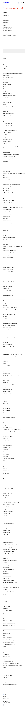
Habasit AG (5, 305)
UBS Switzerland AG (7, 620)
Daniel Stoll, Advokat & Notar (9, 205)
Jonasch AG (5, 361)
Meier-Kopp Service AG (8, 440)
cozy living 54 (6, 188)
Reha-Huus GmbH (6, 525)
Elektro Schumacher (7, 242)
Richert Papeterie (6, 532)
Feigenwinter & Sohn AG (8, 269)
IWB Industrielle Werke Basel (9, 346)
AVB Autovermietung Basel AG (9, 113)
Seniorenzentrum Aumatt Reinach (10, 560)
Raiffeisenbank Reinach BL (8, 523)
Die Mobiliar (5, 218)
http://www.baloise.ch (7, 30)
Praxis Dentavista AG (7, 500)
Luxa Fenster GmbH (7, 415)
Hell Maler (5, 316)
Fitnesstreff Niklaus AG (8, 271)
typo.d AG (5, 613)
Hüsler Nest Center (7, 327)
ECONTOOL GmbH (7, 230)
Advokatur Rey (6, 75)
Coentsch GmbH (6, 179)
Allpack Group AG (7, 84)
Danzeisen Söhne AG (7, 209)
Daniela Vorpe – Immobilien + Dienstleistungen (13, 207)
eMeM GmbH (5, 244)
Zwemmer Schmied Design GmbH (10, 684)
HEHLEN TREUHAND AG (9, 314)
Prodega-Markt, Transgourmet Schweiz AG (12, 509)
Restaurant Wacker (6, 530)
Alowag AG (5, 91)
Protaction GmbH (6, 513)
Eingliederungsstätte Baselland (9, 237)
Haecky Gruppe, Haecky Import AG (10, 307)
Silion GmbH (5, 562)
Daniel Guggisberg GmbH (8, 200)
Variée (4, 635)
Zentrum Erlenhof (6, 679)
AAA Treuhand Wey (7, 71)
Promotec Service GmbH (8, 511)
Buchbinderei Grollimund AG (9, 156)
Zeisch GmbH (6, 677)
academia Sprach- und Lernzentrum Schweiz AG (13, 73)
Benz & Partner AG (7, 134)
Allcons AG (5, 79)
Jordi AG (4, 363)
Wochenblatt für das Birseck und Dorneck (11, 663)
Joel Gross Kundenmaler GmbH (9, 359)
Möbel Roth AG (6, 454)
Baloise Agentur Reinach (8, 128)
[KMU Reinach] (7, 3)
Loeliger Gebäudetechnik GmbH (9, 406)
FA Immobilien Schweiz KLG (9, 265)
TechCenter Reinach (7, 606)
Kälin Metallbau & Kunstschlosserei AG (11, 375)
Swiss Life (5, 589)
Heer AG (4, 312)
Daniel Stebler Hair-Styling (8, 202)
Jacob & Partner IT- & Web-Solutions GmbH (12, 354)
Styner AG (5, 585)
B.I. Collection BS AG (7, 123)
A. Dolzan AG (6, 66)
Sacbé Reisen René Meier (8, 542)
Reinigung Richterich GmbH (9, 528)
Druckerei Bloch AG (7, 220)
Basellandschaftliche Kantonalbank (10, 130)
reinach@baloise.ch (7, 28)
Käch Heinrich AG (6, 373)
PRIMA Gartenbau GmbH (8, 504)
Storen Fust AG (6, 578)
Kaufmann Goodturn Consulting (9, 378)
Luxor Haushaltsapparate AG (9, 417)
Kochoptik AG (6, 382)
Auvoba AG (5, 111)
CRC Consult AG (6, 190)
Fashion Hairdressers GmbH (8, 267)
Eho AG (4, 235)
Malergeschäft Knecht (7, 427)
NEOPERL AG (6, 471)
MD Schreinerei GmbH (7, 436)
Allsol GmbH (5, 88)
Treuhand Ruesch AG (7, 610)
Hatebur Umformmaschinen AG (9, 309)
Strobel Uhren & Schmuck (8, 580)
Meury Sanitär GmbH (7, 445)
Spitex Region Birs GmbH (8, 569)
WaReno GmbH (6, 654)
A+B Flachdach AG (7, 68)
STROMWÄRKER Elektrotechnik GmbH (11, 582)
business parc (5, 161)
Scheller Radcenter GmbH (8, 551)
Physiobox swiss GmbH (8, 488)
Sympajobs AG (6, 594)
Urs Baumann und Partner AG (9, 625)
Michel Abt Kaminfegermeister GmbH (11, 393)
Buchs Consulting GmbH (8, 159)
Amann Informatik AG (7, 93)
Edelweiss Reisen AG (7, 233)
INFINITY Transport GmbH (9, 340)
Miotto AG (5, 451)
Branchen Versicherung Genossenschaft (11, 154)
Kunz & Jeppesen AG (7, 389)
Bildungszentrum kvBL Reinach (9, 137)
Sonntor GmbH (6, 567)
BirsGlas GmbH (6, 143)
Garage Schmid (6, 288)
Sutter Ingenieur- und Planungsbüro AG (11, 587)
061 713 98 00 (7, 702)
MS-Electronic (6, 460)
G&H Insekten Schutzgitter (8, 284)
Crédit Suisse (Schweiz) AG (8, 192)
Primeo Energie (6, 506)
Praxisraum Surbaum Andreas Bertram (11, 502)
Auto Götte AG (6, 109)
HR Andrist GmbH (7, 321)
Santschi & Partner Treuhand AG (10, 549)
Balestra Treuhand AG (7, 125)
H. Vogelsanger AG (7, 303)
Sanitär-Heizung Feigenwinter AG (10, 547)
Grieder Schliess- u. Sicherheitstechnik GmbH (12, 293)
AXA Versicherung (7, 115)
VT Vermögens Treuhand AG (9, 644)
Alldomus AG (5, 82)
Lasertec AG (5, 401)
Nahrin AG (5, 468)
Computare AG (6, 182)
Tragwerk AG (5, 608)
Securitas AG (5, 558)
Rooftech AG (5, 534)
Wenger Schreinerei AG (8, 661)
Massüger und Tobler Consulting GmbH (11, 431)
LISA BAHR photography (8, 403)
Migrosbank (5, 449)
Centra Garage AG (6, 171)
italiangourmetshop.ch (7, 344)
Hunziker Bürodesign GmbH (9, 325)
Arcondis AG (5, 97)
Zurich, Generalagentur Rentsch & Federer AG (12, 682)
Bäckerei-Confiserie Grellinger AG (10, 281)
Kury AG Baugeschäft (7, 391)
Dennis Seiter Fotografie (8, 214)
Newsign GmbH (6, 473)
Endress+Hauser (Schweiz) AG (9, 250)
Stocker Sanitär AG (7, 576)
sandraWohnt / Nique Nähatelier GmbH (11, 544)
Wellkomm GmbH (6, 656)
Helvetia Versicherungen (8, 318)
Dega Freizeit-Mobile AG (8, 211)
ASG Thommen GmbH (7, 102)
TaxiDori (4, 604)
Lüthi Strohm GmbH (7, 412)
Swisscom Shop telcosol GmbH (9, 591)
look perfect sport (6, 410)
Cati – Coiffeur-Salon (7, 169)
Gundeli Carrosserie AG (8, 295)
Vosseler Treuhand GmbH (8, 642)
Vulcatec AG (5, 646)
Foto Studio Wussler (7, 274)
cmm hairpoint (6, 177)
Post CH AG (5, 497)
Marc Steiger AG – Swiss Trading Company (12, 429)
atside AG (5, 104)
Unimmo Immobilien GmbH (9, 623)
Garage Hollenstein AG (7, 286)
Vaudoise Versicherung (7, 637)
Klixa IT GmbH (6, 380)
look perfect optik (6, 408)
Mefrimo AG (5, 438)
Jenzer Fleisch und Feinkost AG (9, 356)
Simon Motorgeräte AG (8, 565)
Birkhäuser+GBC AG (7, 139)
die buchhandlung (6, 216)
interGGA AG (5, 342)
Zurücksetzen (6, 51)
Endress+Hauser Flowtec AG (9, 252)
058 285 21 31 (9, 27)
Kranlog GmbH (6, 387)
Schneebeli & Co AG (7, 556)
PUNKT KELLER (7, 515)
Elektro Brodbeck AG (7, 239)
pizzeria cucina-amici (7, 493)
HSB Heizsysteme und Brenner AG (10, 323)
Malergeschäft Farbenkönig (8, 425)
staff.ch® (5, 571)
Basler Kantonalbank (7, 132)
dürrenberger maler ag (7, 223)
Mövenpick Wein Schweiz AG (9, 458)
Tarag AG (5, 601)
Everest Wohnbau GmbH (8, 257)
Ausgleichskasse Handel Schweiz (9, 106)
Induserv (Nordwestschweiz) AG (9, 337)
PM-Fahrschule (6, 495)
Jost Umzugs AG (6, 365)
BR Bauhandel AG (6, 152)
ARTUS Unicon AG (7, 100)
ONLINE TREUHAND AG (8, 481)
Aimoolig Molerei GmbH (8, 77)
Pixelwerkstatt (6, 491)
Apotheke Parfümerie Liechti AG (10, 95)
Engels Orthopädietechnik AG (9, 255)
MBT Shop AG (6, 434)
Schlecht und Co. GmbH (8, 553)
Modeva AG (5, 456)
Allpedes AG (5, 86)
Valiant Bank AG (6, 633)
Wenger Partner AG (7, 659)
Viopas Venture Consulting (8, 639)
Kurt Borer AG (6, 329)
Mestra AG (5, 443)
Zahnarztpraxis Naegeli (7, 675)
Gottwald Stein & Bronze (8, 290)
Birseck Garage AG (7, 141)
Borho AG (5, 150)
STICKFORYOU (6, 573)
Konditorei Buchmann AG (8, 384)
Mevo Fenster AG (6, 447)
